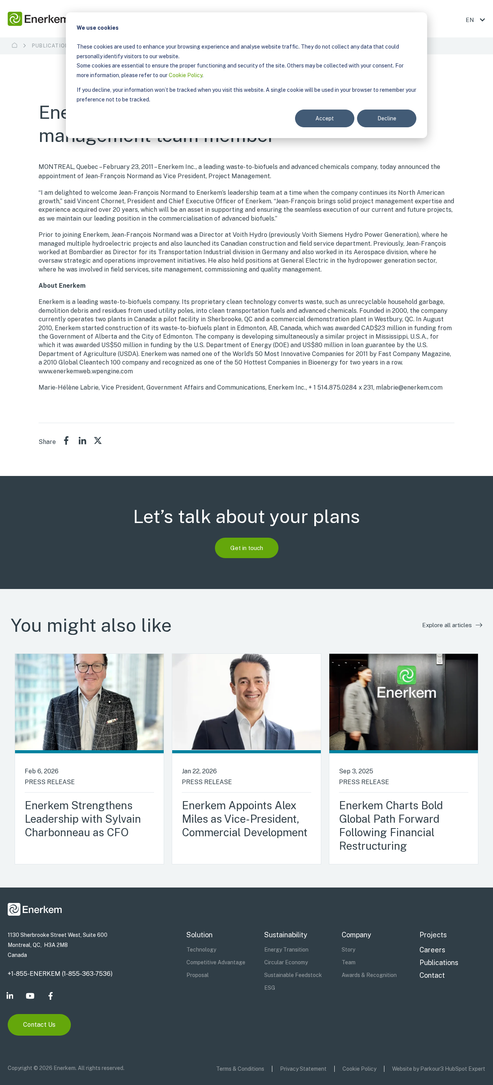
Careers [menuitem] (432, 950)
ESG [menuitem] (269, 988)
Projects (433, 935)
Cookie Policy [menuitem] (359, 1069)
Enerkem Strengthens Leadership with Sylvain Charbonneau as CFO (83, 819)
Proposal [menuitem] (197, 975)
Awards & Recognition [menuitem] (369, 975)
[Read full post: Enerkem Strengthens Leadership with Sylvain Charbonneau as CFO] (89, 703)
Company (356, 935)
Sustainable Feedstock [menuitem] (293, 975)
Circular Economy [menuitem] (286, 962)
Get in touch (246, 548)
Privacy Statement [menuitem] (303, 1069)
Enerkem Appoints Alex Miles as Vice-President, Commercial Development (244, 819)
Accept (324, 118)
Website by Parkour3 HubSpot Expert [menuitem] (438, 1069)
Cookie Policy (185, 75)
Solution (199, 935)
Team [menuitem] (348, 962)
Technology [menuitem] (201, 950)
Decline (386, 118)
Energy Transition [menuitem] (286, 950)
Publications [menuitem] (438, 962)
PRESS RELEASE (50, 782)
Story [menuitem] (348, 950)
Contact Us (39, 1024)
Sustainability (285, 935)
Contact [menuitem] (432, 975)
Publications (52, 46)
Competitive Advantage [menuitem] (215, 962)
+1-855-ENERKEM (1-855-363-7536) (60, 973)
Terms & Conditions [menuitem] (240, 1069)
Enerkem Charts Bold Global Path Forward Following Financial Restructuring (391, 825)
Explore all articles (447, 625)
